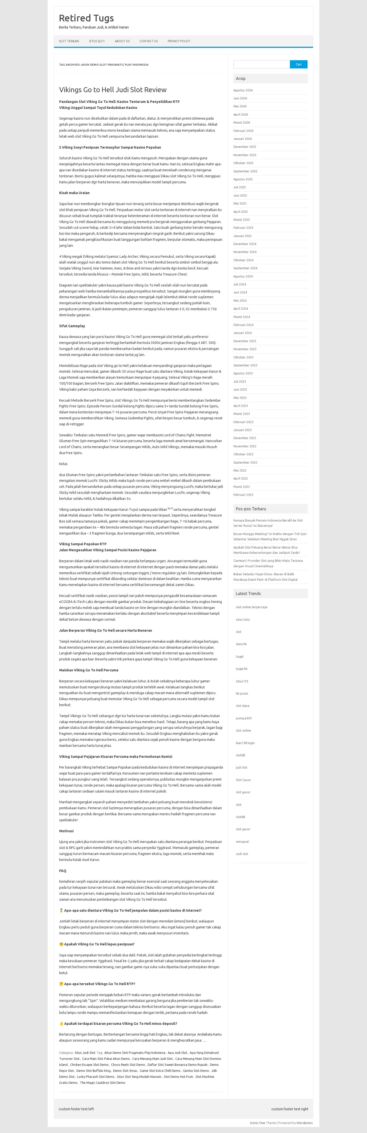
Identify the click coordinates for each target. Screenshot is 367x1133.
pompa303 (244, 718)
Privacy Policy (179, 41)
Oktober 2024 (243, 260)
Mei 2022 (239, 470)
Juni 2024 (240, 292)
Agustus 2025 (243, 179)
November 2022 (244, 446)
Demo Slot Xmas (125, 1070)
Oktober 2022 (243, 454)
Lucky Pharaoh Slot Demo (95, 1076)
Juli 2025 (239, 187)
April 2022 (240, 478)
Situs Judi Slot (85, 1052)
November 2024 (244, 252)
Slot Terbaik (69, 41)
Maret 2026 (241, 122)
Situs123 (242, 681)
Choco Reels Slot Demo (128, 1064)
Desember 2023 (244, 341)
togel (239, 656)
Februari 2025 (243, 227)
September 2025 (245, 171)
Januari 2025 (242, 236)
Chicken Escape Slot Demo (89, 1064)
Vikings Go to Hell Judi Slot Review (113, 89)
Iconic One (257, 1123)
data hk (241, 644)
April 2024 (240, 308)
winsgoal (242, 841)
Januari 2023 (242, 430)
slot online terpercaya (251, 607)
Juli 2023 (239, 381)
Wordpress (305, 1123)
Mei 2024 (239, 300)
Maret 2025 (241, 219)
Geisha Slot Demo (196, 1070)
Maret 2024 (241, 316)
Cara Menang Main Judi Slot (152, 1058)
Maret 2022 (241, 486)
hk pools (242, 693)
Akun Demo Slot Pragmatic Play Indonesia (134, 1052)
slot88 (240, 755)
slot (238, 631)
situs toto (243, 619)
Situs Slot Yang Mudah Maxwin (139, 1076)
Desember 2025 (244, 146)
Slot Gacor (243, 780)
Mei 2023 (239, 397)
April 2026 (240, 114)
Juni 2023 (240, 389)
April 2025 (240, 211)
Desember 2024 (244, 244)
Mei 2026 (239, 106)
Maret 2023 (241, 413)
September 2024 (245, 268)
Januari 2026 (242, 138)
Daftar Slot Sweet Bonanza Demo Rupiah (177, 1064)
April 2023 (240, 405)
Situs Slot (97, 41)
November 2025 (244, 155)
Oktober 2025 (243, 163)
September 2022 (245, 462)
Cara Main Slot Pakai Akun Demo (106, 1058)
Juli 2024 (239, 284)
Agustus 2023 (243, 373)
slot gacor (243, 792)
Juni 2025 (240, 195)
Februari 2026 (243, 130)
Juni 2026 (240, 98)
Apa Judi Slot (177, 1052)
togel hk (241, 668)
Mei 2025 (239, 203)
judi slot (241, 767)
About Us (122, 41)
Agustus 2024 (243, 276)
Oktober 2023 (243, 357)
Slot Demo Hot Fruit (178, 1076)
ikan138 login (245, 743)
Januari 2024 (242, 332)
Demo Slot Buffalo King (93, 1070)
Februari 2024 (243, 324)
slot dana (242, 705)
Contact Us (149, 41)
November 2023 (244, 349)
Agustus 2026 (243, 90)
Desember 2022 (244, 438)
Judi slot (242, 853)
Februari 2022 (243, 494)
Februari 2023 (243, 422)
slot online (243, 730)
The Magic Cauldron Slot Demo (102, 1082)
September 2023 (245, 365)
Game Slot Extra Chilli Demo (160, 1070)
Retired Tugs (86, 17)
